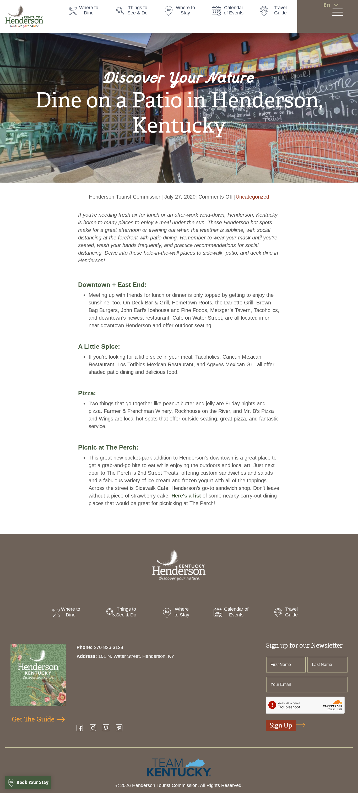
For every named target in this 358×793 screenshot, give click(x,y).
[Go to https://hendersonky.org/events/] (230, 11)
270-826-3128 (108, 647)
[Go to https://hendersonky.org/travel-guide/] (277, 11)
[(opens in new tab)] (179, 767)
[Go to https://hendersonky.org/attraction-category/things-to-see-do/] (135, 11)
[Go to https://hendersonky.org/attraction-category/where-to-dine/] (87, 11)
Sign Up (280, 725)
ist (186, 496)
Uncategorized (252, 197)
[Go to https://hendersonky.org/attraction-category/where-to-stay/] (182, 11)
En (326, 4)
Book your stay (32, 782)
